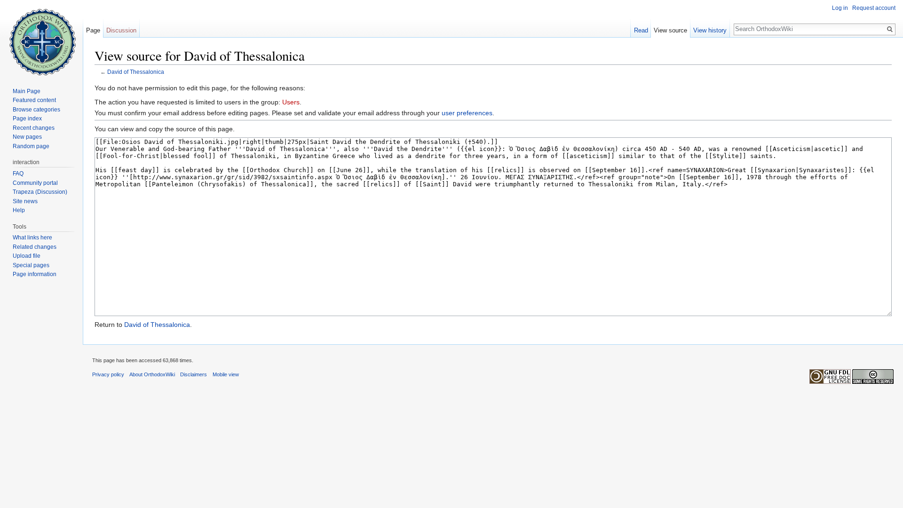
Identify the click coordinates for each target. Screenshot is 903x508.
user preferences (467, 113)
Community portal (35, 183)
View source (670, 30)
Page (93, 30)
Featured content (34, 100)
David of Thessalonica (135, 72)
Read (641, 30)
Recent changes (34, 128)
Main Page (26, 91)
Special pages (31, 265)
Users (291, 102)
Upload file (26, 256)
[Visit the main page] (41, 37)
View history (710, 30)
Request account (873, 8)
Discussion (121, 30)
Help (19, 210)
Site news (25, 201)
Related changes (34, 247)
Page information (34, 274)
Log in (840, 8)
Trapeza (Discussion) (40, 192)
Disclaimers (193, 374)
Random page (31, 146)
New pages (27, 137)
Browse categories (36, 109)
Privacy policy (108, 374)
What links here (32, 237)
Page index (27, 118)
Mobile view (226, 374)
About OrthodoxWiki (152, 374)
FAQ (18, 173)
